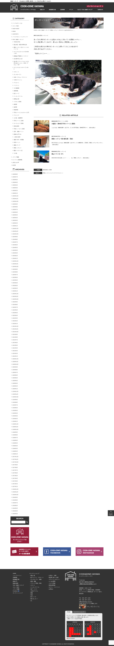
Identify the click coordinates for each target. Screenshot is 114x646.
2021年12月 (15, 326)
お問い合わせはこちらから (85, 601)
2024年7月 (15, 242)
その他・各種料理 (18, 118)
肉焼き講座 (16, 126)
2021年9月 (15, 334)
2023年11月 (15, 263)
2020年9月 (15, 367)
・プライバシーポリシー (54, 579)
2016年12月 (15, 489)
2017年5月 (15, 475)
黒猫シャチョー (54, 30)
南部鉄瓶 (16, 90)
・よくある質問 (51, 581)
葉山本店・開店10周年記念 (20, 44)
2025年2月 (15, 223)
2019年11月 (15, 394)
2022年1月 (15, 323)
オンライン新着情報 (17, 159)
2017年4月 (15, 478)
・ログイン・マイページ (54, 587)
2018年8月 (15, 435)
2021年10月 (15, 331)
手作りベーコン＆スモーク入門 (21, 112)
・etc (30, 600)
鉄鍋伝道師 (15, 583)
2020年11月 (15, 361)
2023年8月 (15, 272)
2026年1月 (15, 193)
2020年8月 (15, 369)
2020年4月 (15, 380)
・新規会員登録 (51, 585)
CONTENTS (15, 34)
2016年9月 (15, 497)
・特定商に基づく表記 (53, 577)
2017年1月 (15, 486)
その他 (15, 153)
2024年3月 (15, 253)
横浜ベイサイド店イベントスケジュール (21, 48)
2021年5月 (15, 345)
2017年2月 (15, 483)
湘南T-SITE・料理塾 (19, 139)
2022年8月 (15, 304)
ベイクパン (16, 85)
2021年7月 (15, 339)
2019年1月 (15, 421)
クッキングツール (18, 96)
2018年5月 (15, 443)
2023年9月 (15, 269)
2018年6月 (15, 440)
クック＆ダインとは (17, 23)
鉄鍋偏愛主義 (16, 579)
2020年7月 (15, 372)
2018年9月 (15, 432)
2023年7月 (15, 274)
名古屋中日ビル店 (18, 58)
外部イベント (17, 142)
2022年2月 (15, 320)
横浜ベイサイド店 (18, 150)
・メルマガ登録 (51, 583)
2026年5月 (15, 182)
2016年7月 (15, 502)
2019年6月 (15, 407)
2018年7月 (15, 437)
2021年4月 (15, 348)
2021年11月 (15, 329)
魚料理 (15, 107)
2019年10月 (15, 396)
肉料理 (15, 104)
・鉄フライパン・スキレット (36, 577)
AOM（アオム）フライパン (20, 77)
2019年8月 (15, 402)
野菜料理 (16, 109)
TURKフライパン (18, 80)
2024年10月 (15, 234)
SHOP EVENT (15, 28)
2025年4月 (15, 217)
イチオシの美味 (17, 101)
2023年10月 (15, 266)
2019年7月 (15, 405)
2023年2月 (15, 288)
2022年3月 (15, 318)
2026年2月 (15, 190)
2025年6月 (15, 212)
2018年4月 (15, 445)
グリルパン (16, 82)
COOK (35, 30)
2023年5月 (15, 280)
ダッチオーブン (17, 74)
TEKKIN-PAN (17, 42)
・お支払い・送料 (52, 575)
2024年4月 (15, 250)
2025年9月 (15, 204)
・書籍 (31, 593)
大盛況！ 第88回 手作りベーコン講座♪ (64, 123)
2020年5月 (15, 377)
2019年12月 (15, 391)
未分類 (14, 165)
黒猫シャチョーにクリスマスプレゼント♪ (53, 173)
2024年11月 (15, 231)
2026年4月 (15, 185)
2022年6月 (15, 310)
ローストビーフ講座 (18, 123)
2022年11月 (15, 296)
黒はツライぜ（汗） (58, 154)
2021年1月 (15, 356)
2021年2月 (15, 353)
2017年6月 (15, 473)
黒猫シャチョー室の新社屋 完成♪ (62, 139)
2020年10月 (15, 364)
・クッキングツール (34, 587)
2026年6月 (15, 179)
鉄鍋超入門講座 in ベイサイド (21, 56)
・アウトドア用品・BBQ (35, 583)
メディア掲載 (15, 157)
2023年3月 (15, 285)
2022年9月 (15, 301)
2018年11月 (15, 426)
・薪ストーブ (32, 596)
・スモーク (32, 585)
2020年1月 (15, 388)
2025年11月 (15, 198)
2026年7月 (15, 177)
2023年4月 (15, 282)
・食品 (31, 594)
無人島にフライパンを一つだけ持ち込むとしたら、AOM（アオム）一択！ (21, 63)
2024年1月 (15, 258)
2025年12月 (15, 196)
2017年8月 (15, 467)
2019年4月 (15, 413)
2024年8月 (15, 239)
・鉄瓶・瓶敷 (32, 581)
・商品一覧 (32, 575)
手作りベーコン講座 (63, 121)
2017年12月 (15, 456)
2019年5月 (15, 410)
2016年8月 (15, 500)
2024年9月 (15, 236)
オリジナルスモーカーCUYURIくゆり (21, 52)
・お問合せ (50, 589)
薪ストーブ (16, 93)
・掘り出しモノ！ (33, 598)
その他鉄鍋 (16, 88)
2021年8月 (15, 337)
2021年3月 (15, 350)
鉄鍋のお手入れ (17, 134)
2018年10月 (15, 429)
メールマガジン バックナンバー (20, 36)
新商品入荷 (16, 99)
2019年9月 (15, 399)
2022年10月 (15, 299)
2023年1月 (15, 291)
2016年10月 (15, 494)
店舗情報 (15, 577)
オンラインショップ (18, 593)
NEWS (14, 31)
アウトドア (16, 115)
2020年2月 (15, 386)
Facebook (15, 591)
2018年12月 (15, 424)
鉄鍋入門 (15, 581)
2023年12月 (15, 261)
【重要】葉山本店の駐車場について (87, 583)
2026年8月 (15, 174)
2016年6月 (15, 505)
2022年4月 (15, 315)
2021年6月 (15, 342)
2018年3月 (15, 448)
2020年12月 (15, 358)
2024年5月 (15, 247)
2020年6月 (15, 375)
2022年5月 (15, 312)
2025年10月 (15, 201)
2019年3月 (15, 415)
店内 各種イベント (18, 131)
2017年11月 (15, 459)
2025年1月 (15, 225)
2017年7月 (15, 470)
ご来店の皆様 (17, 137)
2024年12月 (15, 228)
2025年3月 (15, 220)
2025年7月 (15, 209)
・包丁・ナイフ (33, 589)
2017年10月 (15, 462)
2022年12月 (15, 293)
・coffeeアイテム (33, 591)
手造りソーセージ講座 (19, 128)
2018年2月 (15, 451)
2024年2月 (15, 255)
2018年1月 (15, 454)
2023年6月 (15, 277)
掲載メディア (17, 145)
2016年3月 (15, 513)
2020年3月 (15, 383)
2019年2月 (15, 418)
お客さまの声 (15, 162)
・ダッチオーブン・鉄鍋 (35, 579)
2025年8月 (15, 206)
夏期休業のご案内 (47, 169)
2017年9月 (15, 464)
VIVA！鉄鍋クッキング (43, 30)
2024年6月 (15, 244)
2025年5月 (15, 215)
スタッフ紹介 (15, 26)
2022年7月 (15, 307)
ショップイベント (17, 575)
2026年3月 (15, 187)
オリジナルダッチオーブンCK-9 (21, 68)
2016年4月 (15, 511)
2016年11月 (15, 492)
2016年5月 (15, 508)
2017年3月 (15, 481)
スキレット (16, 71)
